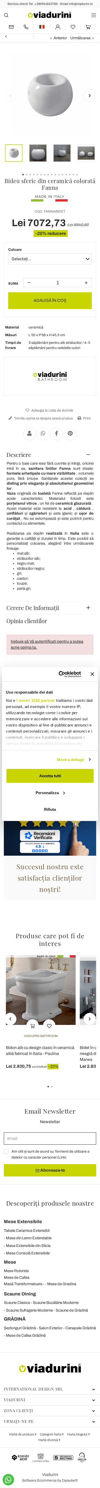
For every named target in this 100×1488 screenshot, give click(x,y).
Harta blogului (77, 1434)
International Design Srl (33, 1389)
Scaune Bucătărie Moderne (55, 1303)
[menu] (93, 15)
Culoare (15, 250)
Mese (10, 1262)
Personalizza (47, 792)
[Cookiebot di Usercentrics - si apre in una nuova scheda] (60, 674)
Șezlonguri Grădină (20, 1328)
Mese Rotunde (16, 1271)
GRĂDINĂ (15, 1319)
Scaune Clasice (17, 1303)
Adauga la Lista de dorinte (52, 410)
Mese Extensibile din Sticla (28, 1246)
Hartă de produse (22, 1434)
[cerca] (6, 15)
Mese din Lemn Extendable (29, 1238)
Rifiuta (50, 809)
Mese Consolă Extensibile (28, 1253)
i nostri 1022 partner (35, 700)
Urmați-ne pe (19, 1421)
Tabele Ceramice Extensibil (26, 1231)
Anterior (60, 38)
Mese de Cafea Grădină (26, 1335)
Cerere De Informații (32, 608)
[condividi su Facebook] (56, 433)
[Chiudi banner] (92, 674)
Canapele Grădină (80, 1328)
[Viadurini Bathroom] (50, 376)
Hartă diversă (48, 1440)
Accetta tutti (50, 776)
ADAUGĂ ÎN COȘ (50, 300)
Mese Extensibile (23, 1221)
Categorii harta (51, 1434)
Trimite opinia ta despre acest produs (43, 418)
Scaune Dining (20, 1293)
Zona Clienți (18, 1410)
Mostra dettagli (70, 759)
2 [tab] (56, 1090)
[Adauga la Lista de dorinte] (49, 1025)
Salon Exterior (51, 1328)
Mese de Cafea (16, 1277)
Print (86, 418)
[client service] (25, 27)
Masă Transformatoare (23, 1284)
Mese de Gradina (61, 1284)
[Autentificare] (57, 27)
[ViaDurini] (49, 14)
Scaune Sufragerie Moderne (29, 1310)
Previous (10, 95)
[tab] (50, 454)
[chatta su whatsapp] (8, 1479)
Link (61, 1157)
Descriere (18, 454)
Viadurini (14, 1399)
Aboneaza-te (52, 1170)
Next (90, 95)
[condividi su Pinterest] (70, 433)
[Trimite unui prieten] (29, 433)
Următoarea (80, 38)
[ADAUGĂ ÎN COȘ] (32, 1025)
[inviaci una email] (11, 27)
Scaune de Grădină (72, 1310)
